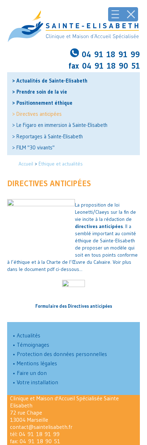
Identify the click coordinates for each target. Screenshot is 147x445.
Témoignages (30, 344)
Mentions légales (34, 363)
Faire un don (29, 373)
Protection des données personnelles (59, 354)
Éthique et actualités (61, 163)
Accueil (26, 163)
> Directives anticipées (37, 114)
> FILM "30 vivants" (33, 147)
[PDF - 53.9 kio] (73, 290)
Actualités (26, 335)
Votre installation (35, 382)
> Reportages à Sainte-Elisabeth (47, 136)
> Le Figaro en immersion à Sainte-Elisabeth (59, 125)
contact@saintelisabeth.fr (41, 427)
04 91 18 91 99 (39, 434)
